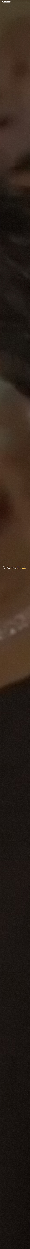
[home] (6, 2)
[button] (27, 2)
